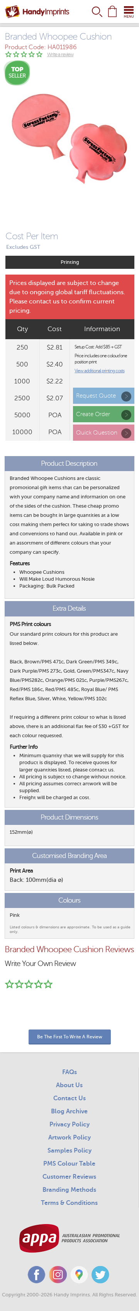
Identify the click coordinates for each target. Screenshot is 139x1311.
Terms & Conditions (69, 1202)
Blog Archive (69, 1111)
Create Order (93, 414)
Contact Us (69, 1098)
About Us (69, 1085)
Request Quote (96, 396)
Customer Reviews (69, 1176)
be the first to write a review (69, 1036)
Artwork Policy (69, 1137)
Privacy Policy (69, 1124)
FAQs (69, 1072)
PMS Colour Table (69, 1163)
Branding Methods (69, 1189)
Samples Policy (69, 1150)
